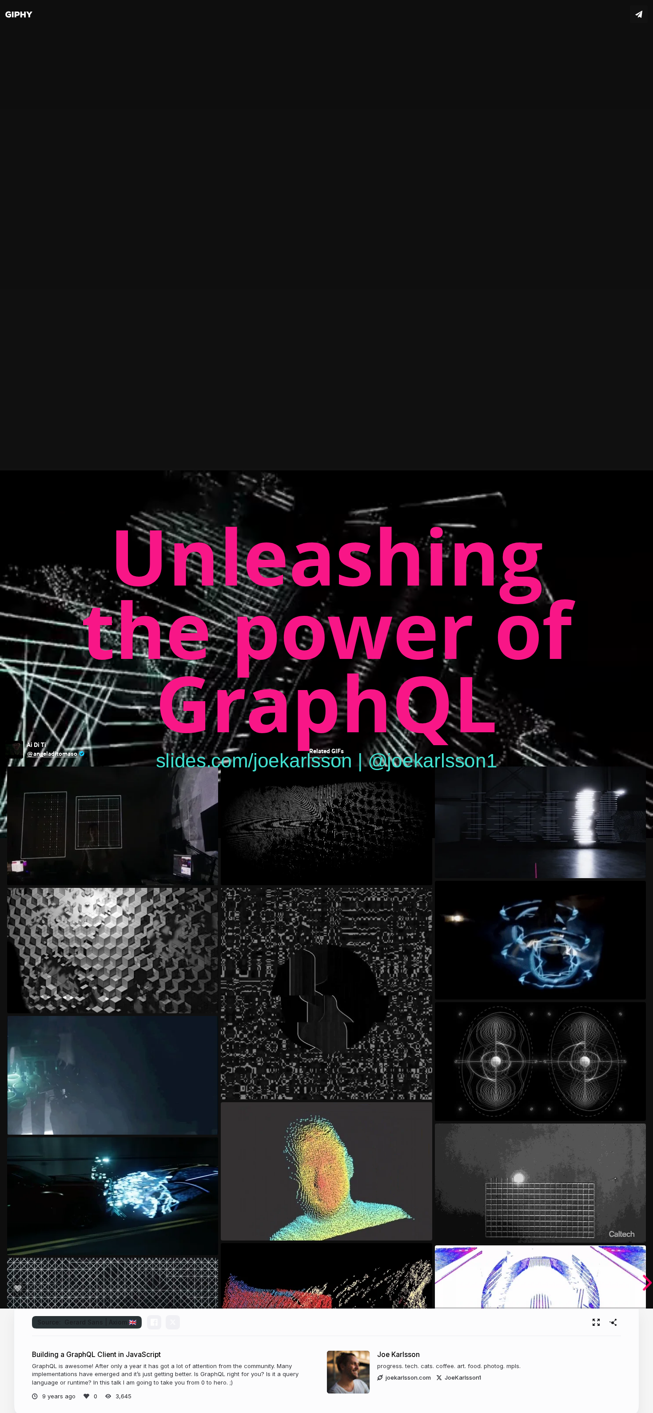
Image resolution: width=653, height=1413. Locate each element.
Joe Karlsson (398, 1354)
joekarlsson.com (408, 1377)
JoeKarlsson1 (463, 1377)
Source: (86, 1322)
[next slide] (641, 1283)
